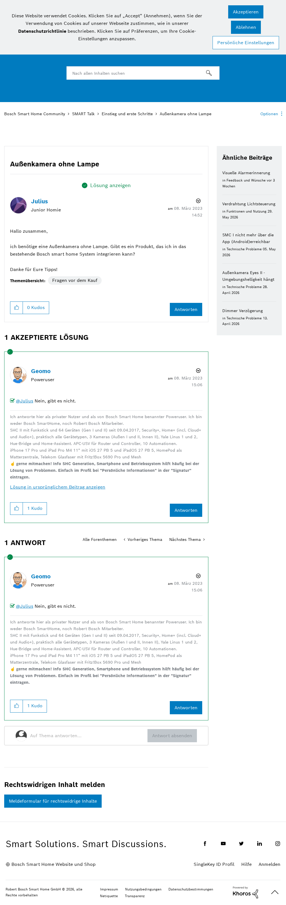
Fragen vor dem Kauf (74, 280)
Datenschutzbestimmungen (190, 889)
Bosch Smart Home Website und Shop (53, 864)
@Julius (24, 401)
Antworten (186, 309)
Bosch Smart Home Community (34, 113)
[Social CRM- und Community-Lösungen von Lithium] (245, 891)
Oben (274, 892)
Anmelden (269, 864)
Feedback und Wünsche (246, 180)
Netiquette (109, 896)
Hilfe (246, 864)
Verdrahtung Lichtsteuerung (248, 203)
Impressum (109, 889)
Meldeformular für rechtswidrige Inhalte (53, 801)
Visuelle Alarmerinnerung (246, 172)
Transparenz (135, 896)
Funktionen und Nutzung (246, 211)
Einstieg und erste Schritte (127, 113)
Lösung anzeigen (110, 185)
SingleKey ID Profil (214, 864)
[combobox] (143, 73)
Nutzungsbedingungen (143, 889)
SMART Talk (83, 113)
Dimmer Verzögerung (242, 310)
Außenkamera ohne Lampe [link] (185, 113)
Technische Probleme (244, 249)
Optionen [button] (269, 113)
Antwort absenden (172, 736)
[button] (245, 11)
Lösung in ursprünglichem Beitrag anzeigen (57, 487)
